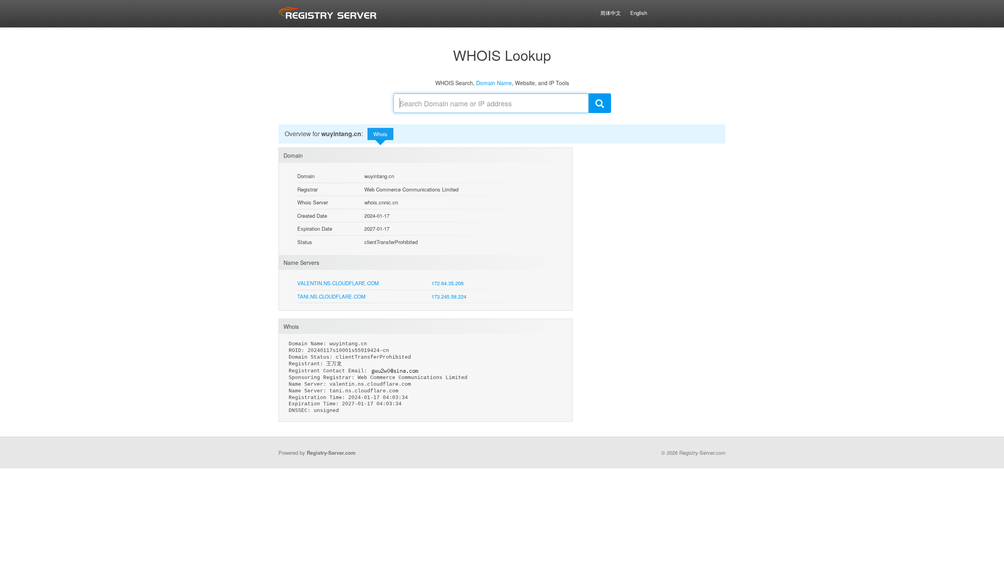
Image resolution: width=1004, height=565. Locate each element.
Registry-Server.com (331, 452)
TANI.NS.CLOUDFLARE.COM (331, 296)
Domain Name (494, 83)
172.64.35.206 (447, 283)
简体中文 (610, 12)
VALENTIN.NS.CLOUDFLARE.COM (338, 283)
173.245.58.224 (448, 296)
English (638, 12)
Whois (380, 134)
